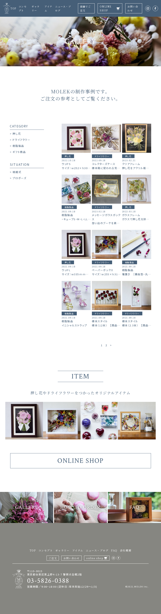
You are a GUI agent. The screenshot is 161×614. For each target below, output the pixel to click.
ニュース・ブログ (97, 550)
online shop (94, 558)
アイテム (77, 550)
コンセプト (45, 550)
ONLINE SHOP (106, 8)
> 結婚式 (15, 172)
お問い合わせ (132, 8)
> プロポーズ (18, 178)
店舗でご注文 (85, 8)
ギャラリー (62, 550)
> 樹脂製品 (17, 146)
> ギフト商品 (18, 152)
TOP (13, 8)
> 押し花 (15, 133)
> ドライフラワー (20, 140)
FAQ (114, 550)
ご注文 (53, 558)
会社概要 (125, 550)
